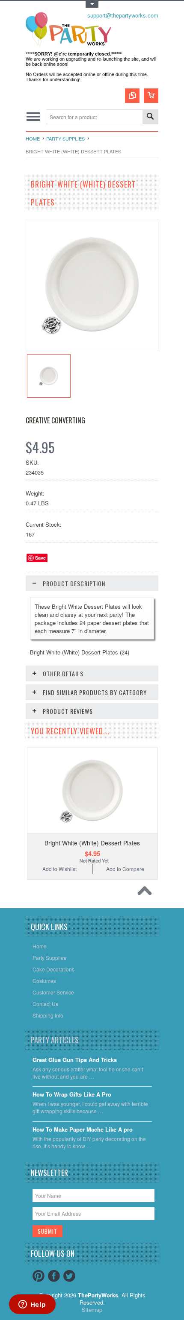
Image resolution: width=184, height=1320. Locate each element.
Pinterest (39, 1276)
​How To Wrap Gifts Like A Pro (72, 1094)
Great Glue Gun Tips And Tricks (75, 1060)
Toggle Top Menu (92, 4)
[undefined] (92, 348)
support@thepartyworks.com (122, 15)
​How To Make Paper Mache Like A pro (83, 1129)
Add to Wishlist (59, 868)
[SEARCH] (150, 117)
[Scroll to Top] (146, 893)
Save (40, 557)
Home (33, 138)
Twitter (69, 1276)
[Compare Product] (132, 95)
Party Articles (55, 1039)
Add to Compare (125, 868)
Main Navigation (33, 116)
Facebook (54, 1276)
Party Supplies (65, 138)
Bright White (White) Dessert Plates (92, 843)
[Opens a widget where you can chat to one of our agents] (32, 1305)
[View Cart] (151, 95)
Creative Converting (55, 420)
